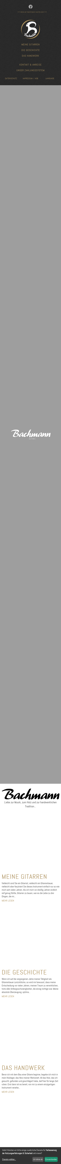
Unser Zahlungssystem (30, 70)
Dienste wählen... (9, 1159)
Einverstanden (51, 1159)
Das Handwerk (30, 55)
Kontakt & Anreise (30, 64)
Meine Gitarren (30, 44)
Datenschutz (11, 78)
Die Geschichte (30, 50)
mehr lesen (8, 900)
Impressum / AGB (30, 78)
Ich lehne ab (38, 1159)
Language (50, 78)
